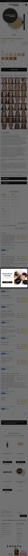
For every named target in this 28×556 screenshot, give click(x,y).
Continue (7, 282)
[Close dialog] (26, 269)
